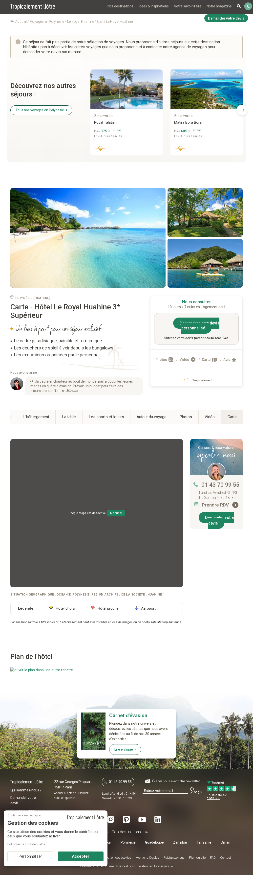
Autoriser (116, 513)
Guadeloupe (154, 842)
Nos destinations (120, 6)
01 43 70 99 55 (220, 485)
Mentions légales (147, 857)
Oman (225, 842)
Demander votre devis (219, 520)
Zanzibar (180, 842)
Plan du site (197, 857)
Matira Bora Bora (188, 122)
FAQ (213, 857)
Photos (161, 360)
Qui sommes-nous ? (26, 790)
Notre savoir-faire (187, 6)
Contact (225, 857)
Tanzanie (204, 842)
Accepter (80, 856)
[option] (126, 114)
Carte (206, 360)
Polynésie (128, 842)
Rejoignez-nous (174, 857)
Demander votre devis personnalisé (199, 325)
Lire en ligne (123, 749)
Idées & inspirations (154, 6)
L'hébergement (36, 416)
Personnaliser (30, 856)
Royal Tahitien (105, 122)
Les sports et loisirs (106, 416)
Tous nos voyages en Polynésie (40, 110)
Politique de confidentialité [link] (26, 844)
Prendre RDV (216, 505)
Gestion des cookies (117, 857)
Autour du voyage (152, 416)
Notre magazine (219, 6)
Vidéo (185, 360)
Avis (227, 360)
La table (69, 416)
